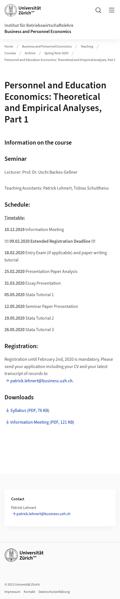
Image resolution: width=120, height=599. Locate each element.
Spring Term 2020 (56, 53)
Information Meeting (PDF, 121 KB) (42, 422)
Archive (30, 53)
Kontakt (29, 591)
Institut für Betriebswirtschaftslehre (38, 25)
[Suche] (98, 10)
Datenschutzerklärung (54, 591)
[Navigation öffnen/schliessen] (111, 10)
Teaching (87, 46)
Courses (10, 53)
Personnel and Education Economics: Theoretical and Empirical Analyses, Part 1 (60, 60)
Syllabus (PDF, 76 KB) (29, 410)
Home (8, 46)
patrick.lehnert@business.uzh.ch (41, 381)
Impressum (12, 591)
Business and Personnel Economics (37, 32)
